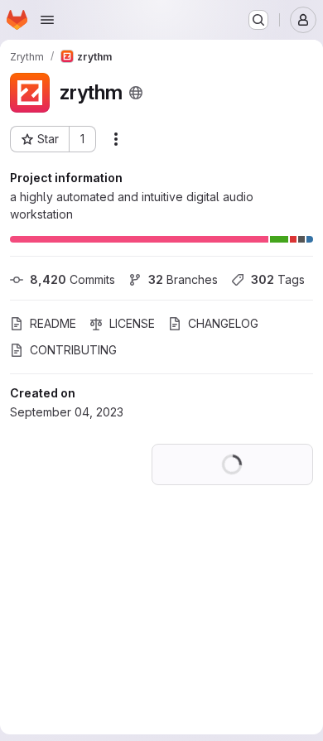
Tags (57, 306)
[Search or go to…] (258, 20)
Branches (183, 279)
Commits (72, 279)
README (53, 350)
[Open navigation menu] (47, 20)
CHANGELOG (223, 350)
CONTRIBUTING (73, 376)
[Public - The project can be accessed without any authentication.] (135, 92)
